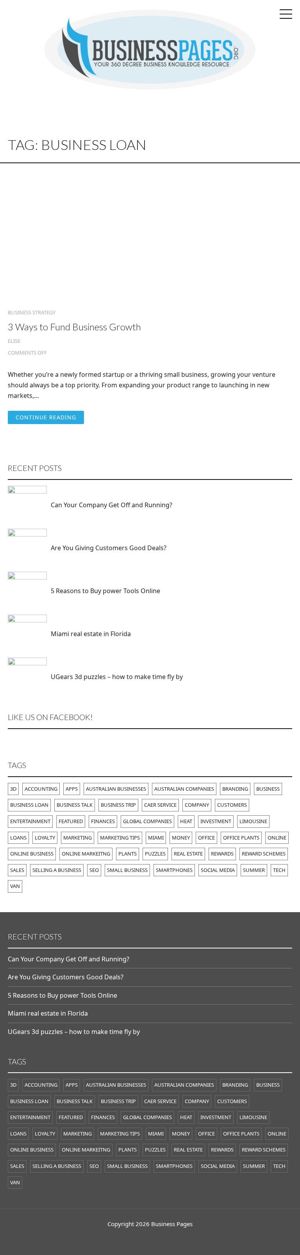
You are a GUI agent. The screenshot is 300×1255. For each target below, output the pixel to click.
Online (277, 837)
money (181, 837)
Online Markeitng (86, 853)
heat (186, 821)
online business (32, 853)
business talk (75, 804)
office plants (241, 837)
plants (127, 853)
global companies (147, 821)
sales (17, 870)
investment (215, 821)
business (268, 788)
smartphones (174, 870)
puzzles (155, 853)
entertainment (30, 821)
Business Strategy (31, 313)
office (206, 837)
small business (127, 870)
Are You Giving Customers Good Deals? (108, 548)
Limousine (253, 821)
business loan (29, 804)
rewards (222, 853)
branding (235, 788)
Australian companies (184, 788)
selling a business (56, 870)
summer (254, 870)
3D (13, 788)
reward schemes (264, 853)
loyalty (45, 837)
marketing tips (120, 837)
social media (218, 870)
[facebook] (150, 1239)
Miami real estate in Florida (91, 633)
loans (18, 837)
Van (15, 886)
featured (71, 821)
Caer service (160, 804)
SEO (94, 870)
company (197, 804)
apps (72, 788)
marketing (77, 837)
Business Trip (118, 804)
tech (279, 870)
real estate (188, 853)
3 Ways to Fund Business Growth (74, 326)
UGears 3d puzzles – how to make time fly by (117, 676)
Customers (232, 804)
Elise (14, 341)
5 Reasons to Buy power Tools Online (105, 590)
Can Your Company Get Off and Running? (111, 505)
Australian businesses (116, 788)
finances (103, 821)
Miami (156, 837)
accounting (41, 788)
